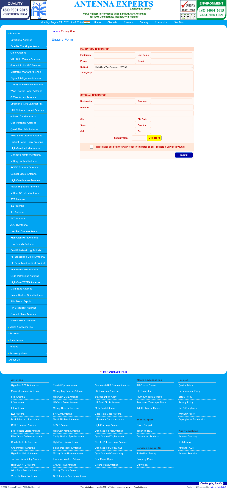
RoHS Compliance (188, 408)
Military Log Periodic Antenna (68, 391)
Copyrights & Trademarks (192, 419)
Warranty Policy (187, 413)
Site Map (179, 22)
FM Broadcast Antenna (106, 391)
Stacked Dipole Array (106, 396)
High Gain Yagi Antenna (107, 425)
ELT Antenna (17, 413)
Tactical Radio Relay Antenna (26, 459)
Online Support (144, 425)
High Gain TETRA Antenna (24, 385)
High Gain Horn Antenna (65, 442)
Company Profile (145, 459)
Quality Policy (186, 385)
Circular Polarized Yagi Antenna (111, 442)
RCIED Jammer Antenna (23, 425)
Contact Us (161, 22)
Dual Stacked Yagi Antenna (109, 430)
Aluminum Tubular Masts (149, 396)
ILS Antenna (17, 402)
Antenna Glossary (188, 436)
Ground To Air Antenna (64, 464)
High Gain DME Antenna (65, 396)
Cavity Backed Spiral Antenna (68, 436)
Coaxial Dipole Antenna (65, 385)
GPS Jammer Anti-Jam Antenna (69, 476)
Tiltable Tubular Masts (148, 408)
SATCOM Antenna (62, 413)
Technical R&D (144, 430)
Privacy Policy (186, 402)
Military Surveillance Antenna (68, 453)
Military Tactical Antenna (65, 470)
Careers (128, 22)
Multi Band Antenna (105, 408)
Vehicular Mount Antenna (24, 476)
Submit (183, 155)
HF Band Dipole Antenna (107, 402)
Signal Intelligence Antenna (67, 447)
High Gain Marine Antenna (66, 430)
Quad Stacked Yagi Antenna (109, 436)
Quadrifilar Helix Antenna (24, 442)
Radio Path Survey (146, 453)
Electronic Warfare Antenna (67, 459)
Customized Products (148, 436)
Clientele (112, 22)
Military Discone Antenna (66, 408)
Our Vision (142, 464)
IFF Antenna (17, 408)
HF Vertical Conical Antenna (109, 419)
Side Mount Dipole (104, 459)
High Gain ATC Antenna (23, 464)
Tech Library (185, 442)
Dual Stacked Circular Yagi (108, 447)
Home (97, 22)
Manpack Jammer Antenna (25, 391)
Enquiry (144, 22)
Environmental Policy (189, 391)
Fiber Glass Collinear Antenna (26, 436)
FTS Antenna (18, 396)
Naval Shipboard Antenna (66, 419)
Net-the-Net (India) (218, 487)
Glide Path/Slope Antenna (108, 413)
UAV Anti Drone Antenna (65, 402)
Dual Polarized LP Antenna (25, 419)
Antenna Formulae (188, 453)
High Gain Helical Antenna (24, 453)
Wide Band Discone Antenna (25, 470)
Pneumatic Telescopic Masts (152, 402)
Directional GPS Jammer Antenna (112, 385)
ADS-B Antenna (61, 425)
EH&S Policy (185, 396)
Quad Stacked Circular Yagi (109, 453)
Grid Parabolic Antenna (23, 447)
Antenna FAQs (186, 447)
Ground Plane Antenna (106, 464)
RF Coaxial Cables (146, 385)
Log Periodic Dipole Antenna (25, 430)
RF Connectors (144, 391)
